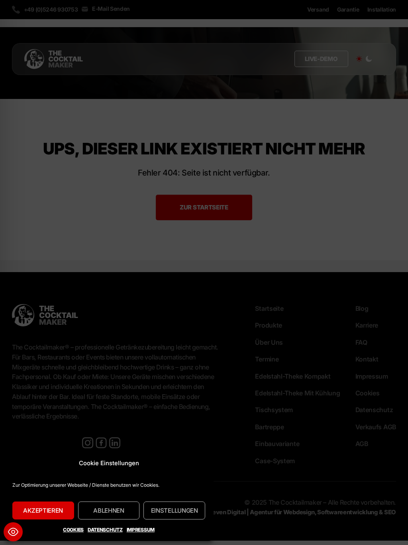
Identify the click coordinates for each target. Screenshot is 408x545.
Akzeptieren (43, 510)
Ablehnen (108, 510)
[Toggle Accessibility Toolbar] (13, 531)
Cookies (73, 530)
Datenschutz (105, 530)
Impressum (141, 530)
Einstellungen (174, 510)
